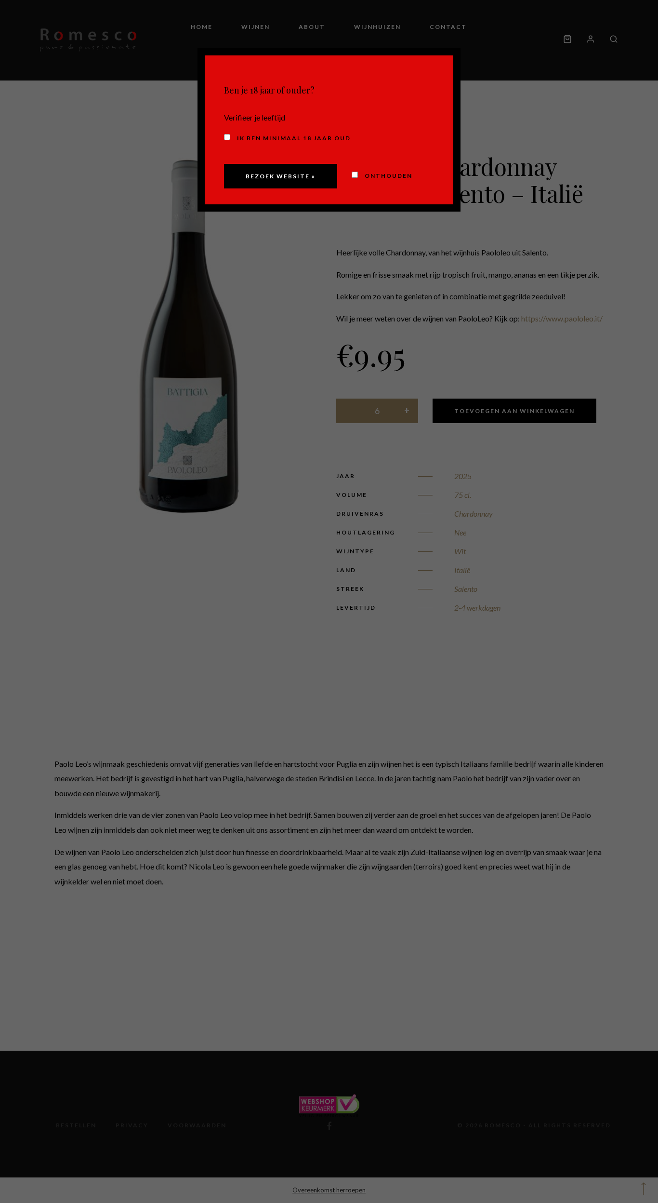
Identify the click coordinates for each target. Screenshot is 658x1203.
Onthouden (387, 175)
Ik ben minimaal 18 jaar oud (293, 138)
